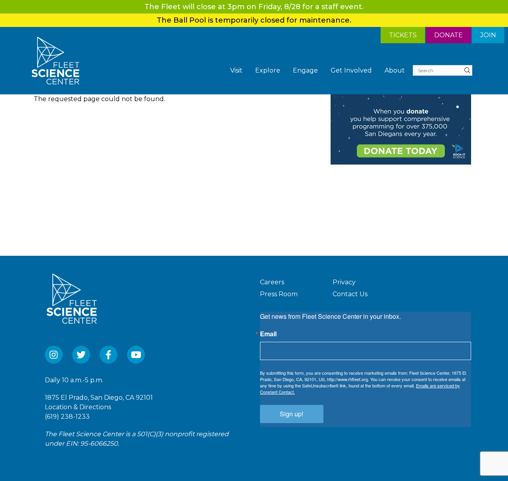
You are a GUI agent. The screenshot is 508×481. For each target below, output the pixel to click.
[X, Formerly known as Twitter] (81, 355)
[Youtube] (136, 355)
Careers (272, 282)
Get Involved (351, 70)
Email (268, 334)
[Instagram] (54, 355)
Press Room (279, 294)
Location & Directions (78, 407)
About (395, 70)
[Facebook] (108, 355)
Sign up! (291, 413)
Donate (448, 35)
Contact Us (350, 294)
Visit (236, 70)
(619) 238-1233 (67, 416)
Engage (305, 70)
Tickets (403, 35)
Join (488, 35)
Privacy (344, 282)
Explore (267, 70)
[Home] (55, 60)
